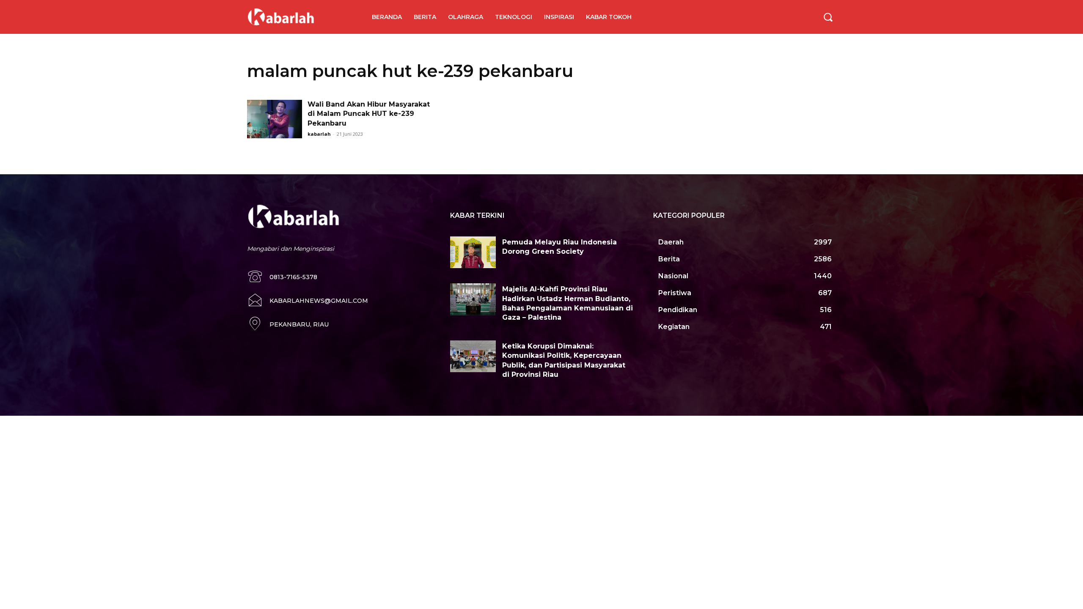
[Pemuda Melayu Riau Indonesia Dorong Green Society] (473, 252)
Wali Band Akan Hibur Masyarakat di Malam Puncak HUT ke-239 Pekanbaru (369, 113)
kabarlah (319, 134)
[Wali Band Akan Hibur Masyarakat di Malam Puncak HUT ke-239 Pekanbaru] (274, 119)
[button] (828, 17)
